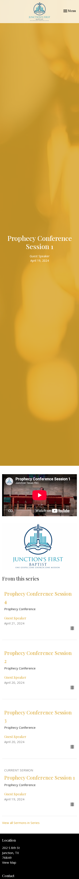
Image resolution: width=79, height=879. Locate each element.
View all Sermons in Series (21, 823)
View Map (9, 862)
